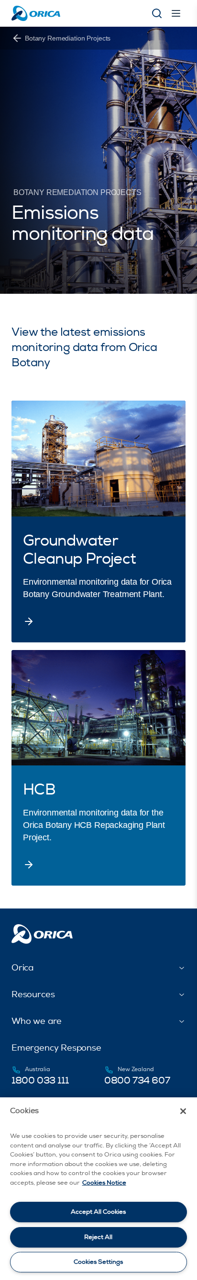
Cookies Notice (104, 1183)
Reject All (98, 1237)
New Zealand (136, 1069)
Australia (37, 1069)
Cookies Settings (98, 1262)
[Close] (183, 1111)
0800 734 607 (137, 1080)
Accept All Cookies (98, 1212)
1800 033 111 (39, 1080)
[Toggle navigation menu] (176, 13)
